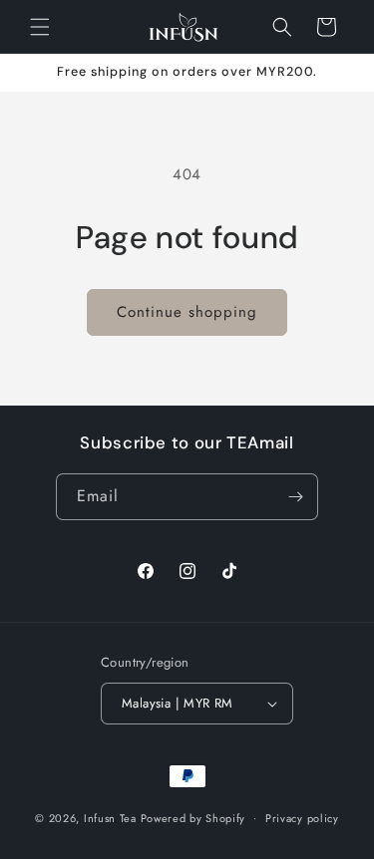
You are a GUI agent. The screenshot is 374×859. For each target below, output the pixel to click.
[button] (40, 27)
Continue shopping (187, 312)
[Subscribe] (295, 496)
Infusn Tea (110, 817)
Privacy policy (302, 818)
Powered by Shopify (193, 817)
